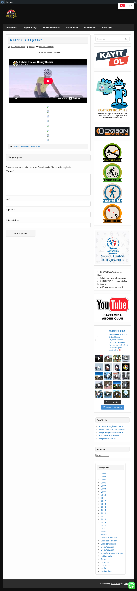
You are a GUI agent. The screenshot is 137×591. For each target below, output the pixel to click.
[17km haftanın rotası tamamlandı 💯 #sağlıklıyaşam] (108, 376)
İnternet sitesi (12, 220)
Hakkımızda (11, 27)
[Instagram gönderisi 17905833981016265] (108, 367)
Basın (103, 531)
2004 (103, 476)
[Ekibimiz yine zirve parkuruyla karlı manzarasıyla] (125, 376)
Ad (8, 199)
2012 (103, 501)
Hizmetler (105, 565)
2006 (103, 482)
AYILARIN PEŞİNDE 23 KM (111, 426)
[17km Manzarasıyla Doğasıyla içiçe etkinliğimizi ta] (99, 376)
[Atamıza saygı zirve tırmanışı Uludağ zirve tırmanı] (117, 385)
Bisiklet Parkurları (109, 540)
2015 (103, 510)
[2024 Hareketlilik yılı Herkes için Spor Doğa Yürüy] (125, 394)
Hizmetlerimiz (90, 27)
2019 (103, 522)
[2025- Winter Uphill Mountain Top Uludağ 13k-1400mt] (125, 358)
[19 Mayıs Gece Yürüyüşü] (99, 358)
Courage (127, 583)
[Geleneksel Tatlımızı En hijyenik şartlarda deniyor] (117, 376)
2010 (103, 495)
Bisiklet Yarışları (108, 544)
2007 (103, 486)
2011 (103, 498)
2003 (103, 473)
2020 (103, 525)
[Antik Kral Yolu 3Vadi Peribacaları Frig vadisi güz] (125, 367)
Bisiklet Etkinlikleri (51, 27)
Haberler (105, 562)
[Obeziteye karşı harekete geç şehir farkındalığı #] (117, 358)
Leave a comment (46, 46)
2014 (103, 507)
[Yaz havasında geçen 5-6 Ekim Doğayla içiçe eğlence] (108, 394)
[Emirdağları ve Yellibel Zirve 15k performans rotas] (108, 358)
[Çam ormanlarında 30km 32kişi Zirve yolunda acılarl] (108, 385)
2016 (103, 513)
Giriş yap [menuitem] (9, 2)
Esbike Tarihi (34, 146)
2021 (103, 528)
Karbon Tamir (72, 27)
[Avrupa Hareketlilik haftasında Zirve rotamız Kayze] (117, 394)
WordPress (115, 583)
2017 (103, 516)
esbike (32, 46)
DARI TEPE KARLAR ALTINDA (112, 429)
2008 (103, 488)
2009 (103, 492)
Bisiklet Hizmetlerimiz (109, 435)
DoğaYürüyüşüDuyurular (112, 553)
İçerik (103, 568)
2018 (103, 519)
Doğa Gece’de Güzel (108, 438)
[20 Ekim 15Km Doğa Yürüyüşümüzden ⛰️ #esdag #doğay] (99, 394)
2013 (103, 504)
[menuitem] (2, 2)
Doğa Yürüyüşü (30, 27)
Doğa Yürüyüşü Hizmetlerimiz (112, 432)
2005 (103, 479)
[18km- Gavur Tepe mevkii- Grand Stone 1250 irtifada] (99, 385)
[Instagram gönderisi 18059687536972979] (99, 367)
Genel (103, 559)
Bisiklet (104, 534)
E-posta (10, 210)
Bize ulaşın (107, 27)
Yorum (10, 171)
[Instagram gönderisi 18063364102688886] (125, 385)
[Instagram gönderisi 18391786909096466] (117, 367)
